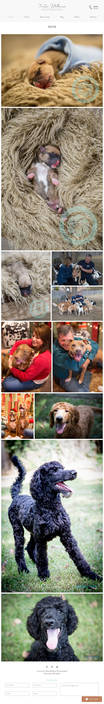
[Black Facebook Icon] (47, 667)
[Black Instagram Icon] (57, 667)
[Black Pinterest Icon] (52, 667)
